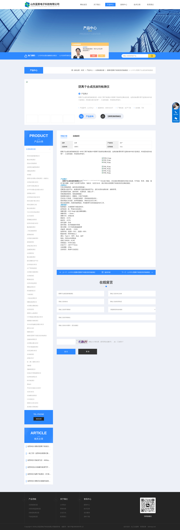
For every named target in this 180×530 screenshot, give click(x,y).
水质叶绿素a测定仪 (33, 186)
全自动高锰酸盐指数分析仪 (35, 324)
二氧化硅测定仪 (32, 298)
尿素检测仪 (30, 234)
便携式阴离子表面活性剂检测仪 (117, 70)
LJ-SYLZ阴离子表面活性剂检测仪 (139, 272)
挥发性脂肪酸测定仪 (33, 156)
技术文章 (137, 5)
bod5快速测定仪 (32, 377)
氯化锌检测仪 (31, 159)
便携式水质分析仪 (32, 403)
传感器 (29, 174)
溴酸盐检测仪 (31, 171)
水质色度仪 (30, 309)
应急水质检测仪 (32, 163)
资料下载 (87, 516)
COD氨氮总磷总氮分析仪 (35, 317)
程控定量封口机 (32, 204)
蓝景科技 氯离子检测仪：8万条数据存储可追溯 (39, 474)
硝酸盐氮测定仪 (32, 302)
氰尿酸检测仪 (31, 227)
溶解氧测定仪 (31, 369)
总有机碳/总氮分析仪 (33, 197)
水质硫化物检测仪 (32, 238)
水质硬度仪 (30, 253)
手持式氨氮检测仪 (32, 347)
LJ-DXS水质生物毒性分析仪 (47, 55)
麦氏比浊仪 (30, 328)
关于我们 (97, 5)
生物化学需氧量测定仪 (34, 373)
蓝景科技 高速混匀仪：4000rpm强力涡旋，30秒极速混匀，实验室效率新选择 (39, 460)
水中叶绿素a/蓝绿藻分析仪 (35, 189)
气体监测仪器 (33, 516)
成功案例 (87, 512)
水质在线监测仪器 (35, 509)
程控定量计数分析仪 (33, 201)
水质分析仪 (30, 392)
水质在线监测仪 (32, 283)
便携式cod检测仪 (32, 313)
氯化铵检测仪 (31, 208)
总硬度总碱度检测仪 (33, 167)
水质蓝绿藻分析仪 (32, 182)
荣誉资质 (63, 509)
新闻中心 (123, 5)
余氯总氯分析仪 (32, 246)
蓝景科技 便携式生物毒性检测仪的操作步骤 (39, 481)
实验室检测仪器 (34, 512)
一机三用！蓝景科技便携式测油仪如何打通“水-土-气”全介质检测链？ (39, 453)
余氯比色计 (30, 358)
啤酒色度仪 (30, 279)
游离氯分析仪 (31, 193)
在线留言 (76, 136)
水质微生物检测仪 (32, 272)
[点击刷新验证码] (82, 342)
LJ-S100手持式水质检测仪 (68, 55)
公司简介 (63, 505)
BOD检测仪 (30, 380)
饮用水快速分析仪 (32, 223)
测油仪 (29, 384)
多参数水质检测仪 (32, 406)
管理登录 (143, 526)
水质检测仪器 (99, 70)
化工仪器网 (135, 526)
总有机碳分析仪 (32, 264)
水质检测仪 (30, 275)
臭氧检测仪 (30, 242)
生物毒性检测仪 (32, 395)
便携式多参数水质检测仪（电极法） (38, 178)
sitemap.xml (152, 526)
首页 (82, 70)
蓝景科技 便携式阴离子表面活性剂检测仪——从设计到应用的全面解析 (39, 446)
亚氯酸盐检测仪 (32, 219)
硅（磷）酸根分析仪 (33, 362)
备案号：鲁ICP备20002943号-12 (73, 526)
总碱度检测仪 (31, 249)
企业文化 (63, 512)
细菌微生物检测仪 (32, 320)
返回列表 (108, 272)
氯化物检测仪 (31, 257)
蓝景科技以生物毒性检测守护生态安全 (39, 467)
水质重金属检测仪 (32, 305)
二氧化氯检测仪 (32, 231)
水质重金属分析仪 (32, 343)
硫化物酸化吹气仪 (32, 260)
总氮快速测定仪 (32, 339)
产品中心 (110, 5)
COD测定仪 (30, 399)
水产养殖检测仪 (32, 268)
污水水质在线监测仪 (33, 212)
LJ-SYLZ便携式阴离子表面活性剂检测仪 (81, 272)
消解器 (29, 365)
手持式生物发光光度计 (34, 388)
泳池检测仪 (30, 354)
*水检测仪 (30, 294)
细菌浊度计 (30, 332)
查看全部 (39, 419)
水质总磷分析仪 (32, 350)
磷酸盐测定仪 (31, 287)
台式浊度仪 (30, 216)
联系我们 (150, 5)
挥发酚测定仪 (31, 290)
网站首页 (83, 5)
